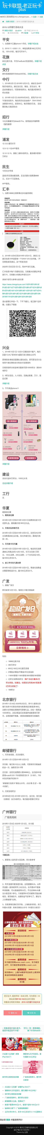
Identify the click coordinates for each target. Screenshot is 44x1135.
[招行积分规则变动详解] (12, 1067)
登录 (34, 17)
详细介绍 (5, 129)
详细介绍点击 (33, 43)
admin (19, 30)
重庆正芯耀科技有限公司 (29, 1127)
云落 (26, 1132)
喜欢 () (14, 1013)
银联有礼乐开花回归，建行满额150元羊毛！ (21, 1090)
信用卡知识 (10, 21)
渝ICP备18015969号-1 (22, 1130)
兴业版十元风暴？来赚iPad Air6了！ (18, 1087)
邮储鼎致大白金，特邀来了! (15, 1101)
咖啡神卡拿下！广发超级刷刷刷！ (17, 1108)
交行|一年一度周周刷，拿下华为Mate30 (33, 1029)
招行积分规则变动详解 (13, 1094)
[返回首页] (3, 21)
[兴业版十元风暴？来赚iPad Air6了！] (12, 1044)
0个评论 (36, 33)
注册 (41, 17)
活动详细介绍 (7, 483)
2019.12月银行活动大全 (12, 27)
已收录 (25, 33)
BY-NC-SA (20, 999)
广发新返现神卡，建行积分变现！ (17, 1097)
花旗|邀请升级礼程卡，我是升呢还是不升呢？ (12, 1029)
